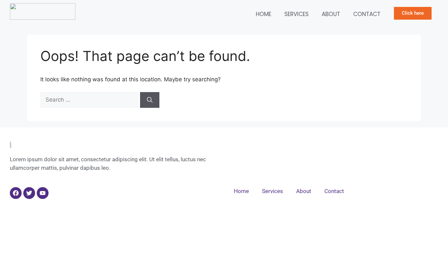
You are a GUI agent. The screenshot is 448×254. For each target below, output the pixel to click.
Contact (366, 14)
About (331, 14)
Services (296, 14)
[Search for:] (90, 99)
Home (263, 14)
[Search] (149, 100)
